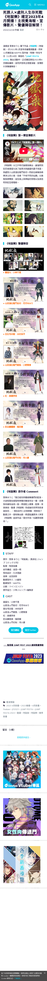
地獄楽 (26, 713)
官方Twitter (30, 630)
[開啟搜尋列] (30, 5)
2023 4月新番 (12, 705)
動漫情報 (10, 702)
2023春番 (25, 705)
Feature (6, 709)
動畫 (19, 713)
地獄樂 (33, 46)
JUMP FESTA (27, 709)
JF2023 (15, 709)
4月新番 (35, 705)
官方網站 (15, 630)
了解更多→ (18, 978)
